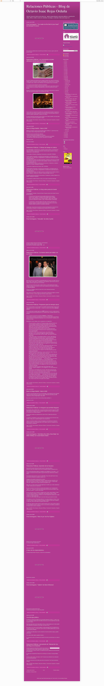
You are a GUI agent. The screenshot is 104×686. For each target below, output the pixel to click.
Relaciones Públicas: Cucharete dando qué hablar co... (70, 107)
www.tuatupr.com (66, 17)
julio (66, 87)
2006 (65, 134)
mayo (66, 90)
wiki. (32, 139)
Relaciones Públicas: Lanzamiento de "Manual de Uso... (71, 127)
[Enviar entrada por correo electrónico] (47, 54)
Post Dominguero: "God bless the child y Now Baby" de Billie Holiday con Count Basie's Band (42, 434)
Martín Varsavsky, (36, 552)
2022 (65, 62)
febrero (66, 129)
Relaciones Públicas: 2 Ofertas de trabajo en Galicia (41, 147)
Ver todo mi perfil (66, 56)
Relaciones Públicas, (42, 119)
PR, (29, 119)
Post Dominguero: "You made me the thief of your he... (71, 95)
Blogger (66, 678)
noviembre (67, 81)
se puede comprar (32, 656)
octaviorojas (66, 55)
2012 (65, 73)
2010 (65, 76)
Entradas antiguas (56, 670)
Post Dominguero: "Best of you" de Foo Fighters (40, 516)
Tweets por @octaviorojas (67, 167)
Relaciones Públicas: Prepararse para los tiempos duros (42, 304)
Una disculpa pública (32, 617)
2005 (65, 135)
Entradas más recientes (30, 670)
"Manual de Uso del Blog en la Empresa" (44, 653)
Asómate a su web (33, 293)
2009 (65, 77)
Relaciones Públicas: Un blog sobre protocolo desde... (71, 103)
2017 (65, 66)
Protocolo (57, 193)
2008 (65, 79)
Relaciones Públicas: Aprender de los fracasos (39, 466)
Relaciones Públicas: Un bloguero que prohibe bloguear (42, 407)
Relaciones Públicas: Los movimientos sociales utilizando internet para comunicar (40, 60)
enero (66, 131)
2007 (65, 132)
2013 (65, 72)
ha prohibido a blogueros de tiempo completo (47, 411)
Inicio (44, 670)
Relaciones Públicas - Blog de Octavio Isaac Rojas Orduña (48, 8)
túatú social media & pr (66, 44)
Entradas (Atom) (33, 671)
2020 (65, 63)
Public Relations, (36, 119)
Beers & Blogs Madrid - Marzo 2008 (36, 128)
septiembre (67, 84)
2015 (65, 69)
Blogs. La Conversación (36, 628)
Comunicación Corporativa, (51, 119)
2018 (65, 65)
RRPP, (31, 119)
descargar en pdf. (39, 656)
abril (66, 91)
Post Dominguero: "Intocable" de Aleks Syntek (39, 219)
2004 (65, 137)
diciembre (66, 80)
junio (66, 88)
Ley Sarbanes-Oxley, (45, 312)
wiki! (33, 400)
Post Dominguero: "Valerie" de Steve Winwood (40, 585)
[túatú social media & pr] (63, 45)
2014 (65, 70)
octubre (66, 83)
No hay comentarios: (43, 54)
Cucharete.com (50, 280)
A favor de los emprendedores (35, 550)
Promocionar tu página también (67, 46)
